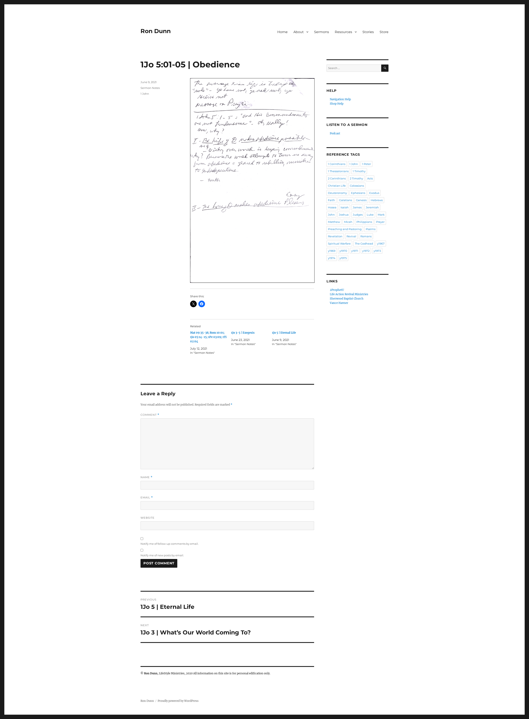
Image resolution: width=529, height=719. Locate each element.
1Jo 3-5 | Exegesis (243, 332)
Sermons (321, 32)
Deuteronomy (337, 193)
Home (282, 32)
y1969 (331, 250)
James (357, 207)
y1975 (343, 258)
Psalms (370, 229)
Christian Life (337, 185)
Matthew (334, 221)
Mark (381, 214)
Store (384, 32)
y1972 (365, 250)
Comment (150, 415)
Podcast (335, 133)
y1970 (343, 250)
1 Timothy (359, 171)
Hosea (332, 207)
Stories (368, 32)
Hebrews (377, 200)
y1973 (377, 250)
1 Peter (366, 164)
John (331, 214)
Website (148, 517)
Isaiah (345, 207)
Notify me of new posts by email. (162, 555)
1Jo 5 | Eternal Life (284, 332)
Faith (331, 200)
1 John (145, 93)
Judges (358, 214)
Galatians (345, 200)
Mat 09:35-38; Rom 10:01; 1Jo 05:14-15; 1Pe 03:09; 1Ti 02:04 (208, 337)
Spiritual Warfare (339, 243)
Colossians (357, 185)
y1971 (354, 250)
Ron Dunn (156, 31)
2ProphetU (337, 290)
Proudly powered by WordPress (178, 701)
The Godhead (364, 243)
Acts (370, 178)
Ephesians (358, 193)
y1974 (331, 258)
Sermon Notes (150, 88)
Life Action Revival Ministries (349, 294)
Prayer (380, 221)
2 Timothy (356, 178)
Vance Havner (339, 303)
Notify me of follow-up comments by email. (170, 543)
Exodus (374, 193)
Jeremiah (372, 207)
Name (147, 477)
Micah (348, 221)
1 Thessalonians (338, 171)
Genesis (361, 200)
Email (147, 497)
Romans (366, 236)
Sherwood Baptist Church (346, 298)
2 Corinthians (337, 178)
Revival (351, 236)
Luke (370, 214)
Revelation (335, 236)
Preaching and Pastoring (345, 229)
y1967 (381, 243)
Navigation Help (340, 99)
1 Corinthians (336, 164)
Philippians (364, 221)
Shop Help (336, 103)
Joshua (344, 214)
